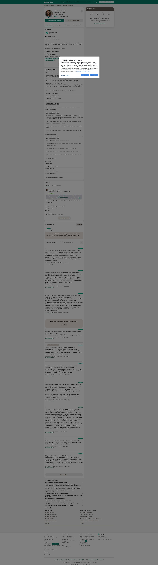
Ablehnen (85, 75)
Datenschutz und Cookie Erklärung (83, 71)
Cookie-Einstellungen (65, 75)
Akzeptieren (94, 75)
